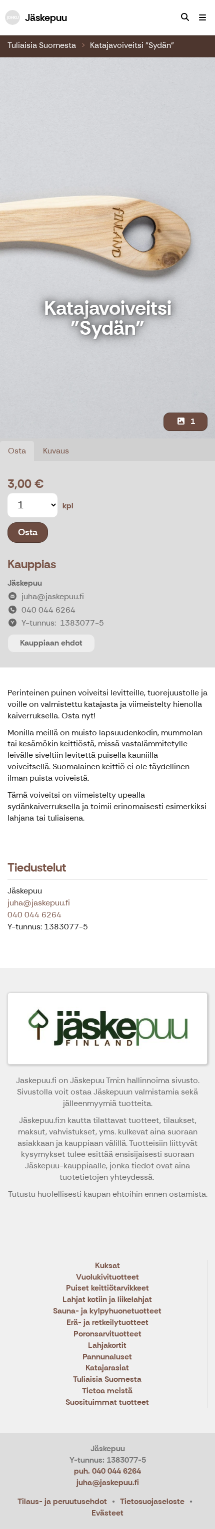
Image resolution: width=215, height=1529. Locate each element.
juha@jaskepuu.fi (39, 902)
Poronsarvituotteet (108, 1334)
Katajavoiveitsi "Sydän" (132, 45)
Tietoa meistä (107, 1391)
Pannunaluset (107, 1357)
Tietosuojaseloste (152, 1501)
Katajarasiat (107, 1368)
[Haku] (185, 17)
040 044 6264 (35, 914)
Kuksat (107, 1266)
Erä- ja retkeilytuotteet (107, 1322)
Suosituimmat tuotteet (107, 1402)
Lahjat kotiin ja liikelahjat (107, 1300)
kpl (68, 505)
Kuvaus (56, 450)
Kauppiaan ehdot (51, 643)
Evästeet (108, 1513)
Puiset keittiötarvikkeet (107, 1288)
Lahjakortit (107, 1345)
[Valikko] (202, 17)
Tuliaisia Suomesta (42, 45)
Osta (17, 450)
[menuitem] (185, 17)
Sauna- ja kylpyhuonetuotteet (107, 1311)
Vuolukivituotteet (107, 1277)
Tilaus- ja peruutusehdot (62, 1501)
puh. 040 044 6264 (107, 1471)
